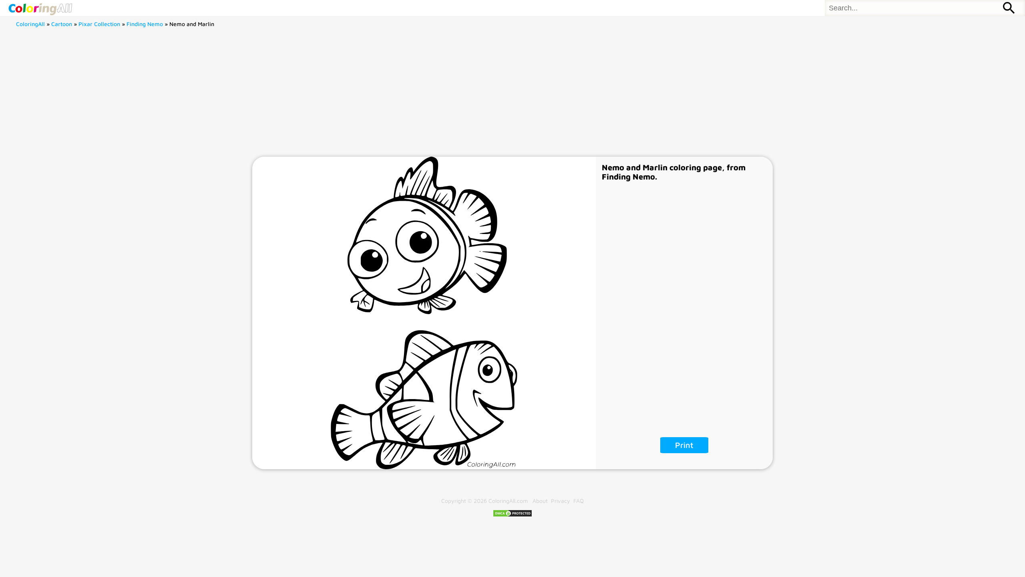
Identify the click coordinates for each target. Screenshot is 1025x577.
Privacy (560, 500)
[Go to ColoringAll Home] (40, 8)
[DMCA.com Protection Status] (512, 515)
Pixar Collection (99, 23)
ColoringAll (30, 23)
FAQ (578, 500)
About (540, 500)
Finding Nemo (145, 23)
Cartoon (61, 23)
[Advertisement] (512, 96)
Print (684, 445)
